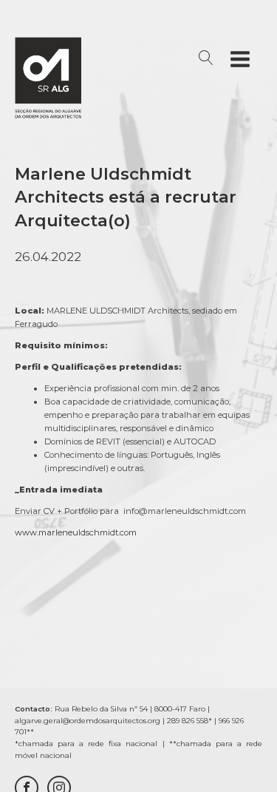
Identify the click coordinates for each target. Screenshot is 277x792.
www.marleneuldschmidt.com (76, 532)
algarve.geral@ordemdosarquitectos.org (87, 721)
